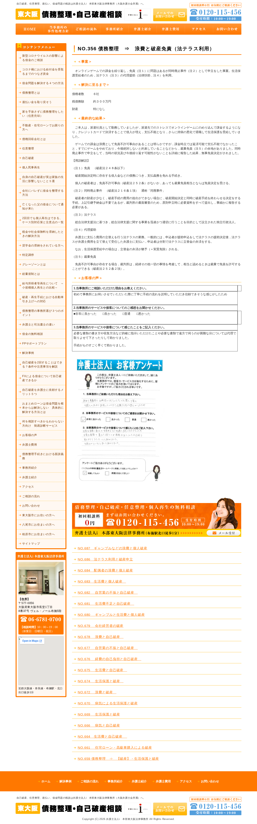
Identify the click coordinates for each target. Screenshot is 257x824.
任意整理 (28, 148)
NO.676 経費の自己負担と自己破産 (109, 659)
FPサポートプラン (34, 343)
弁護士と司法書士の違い (38, 324)
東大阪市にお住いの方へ (38, 515)
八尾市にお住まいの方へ (38, 524)
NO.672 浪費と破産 (97, 692)
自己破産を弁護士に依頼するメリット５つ (43, 392)
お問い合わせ (31, 505)
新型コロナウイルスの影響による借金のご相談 (43, 58)
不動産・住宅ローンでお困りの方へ (43, 127)
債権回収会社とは (34, 139)
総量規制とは (31, 273)
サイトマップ (31, 543)
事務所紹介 (29, 467)
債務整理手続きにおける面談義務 (43, 456)
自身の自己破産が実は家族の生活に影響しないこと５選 (43, 179)
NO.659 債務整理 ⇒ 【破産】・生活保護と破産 (118, 759)
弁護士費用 (29, 444)
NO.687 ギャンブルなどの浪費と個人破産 (112, 548)
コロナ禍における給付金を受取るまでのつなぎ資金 (43, 71)
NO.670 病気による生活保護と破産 (108, 703)
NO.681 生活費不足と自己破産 (106, 604)
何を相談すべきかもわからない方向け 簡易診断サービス (43, 423)
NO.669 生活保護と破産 (99, 714)
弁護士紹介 (29, 477)
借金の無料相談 (32, 333)
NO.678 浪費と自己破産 (100, 637)
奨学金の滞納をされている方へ (43, 245)
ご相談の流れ (31, 496)
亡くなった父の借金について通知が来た (43, 206)
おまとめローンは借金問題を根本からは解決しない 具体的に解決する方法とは (43, 408)
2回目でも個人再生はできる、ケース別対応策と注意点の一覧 (43, 220)
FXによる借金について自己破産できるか (42, 378)
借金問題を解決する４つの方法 (43, 83)
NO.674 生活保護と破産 (100, 681)
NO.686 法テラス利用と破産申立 (105, 559)
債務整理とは (31, 92)
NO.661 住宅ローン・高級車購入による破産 (115, 747)
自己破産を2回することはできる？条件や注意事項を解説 (42, 364)
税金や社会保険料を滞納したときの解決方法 (43, 234)
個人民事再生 (31, 167)
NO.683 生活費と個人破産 (102, 581)
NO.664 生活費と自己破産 (102, 736)
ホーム (45, 781)
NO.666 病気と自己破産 (99, 725)
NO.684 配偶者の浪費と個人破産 (105, 570)
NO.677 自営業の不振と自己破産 (108, 648)
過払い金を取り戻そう (37, 102)
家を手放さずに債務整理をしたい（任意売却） (43, 113)
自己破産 (28, 158)
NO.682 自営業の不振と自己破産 (108, 592)
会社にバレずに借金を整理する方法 (43, 193)
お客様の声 (29, 435)
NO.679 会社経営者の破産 (100, 626)
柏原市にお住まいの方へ (38, 534)
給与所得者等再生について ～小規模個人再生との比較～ (43, 285)
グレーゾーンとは (34, 264)
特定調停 (28, 254)
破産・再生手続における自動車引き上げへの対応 (43, 299)
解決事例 (28, 352)
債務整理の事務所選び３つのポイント (43, 313)
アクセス (28, 486)
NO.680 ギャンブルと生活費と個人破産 (111, 615)
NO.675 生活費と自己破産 (102, 670)
